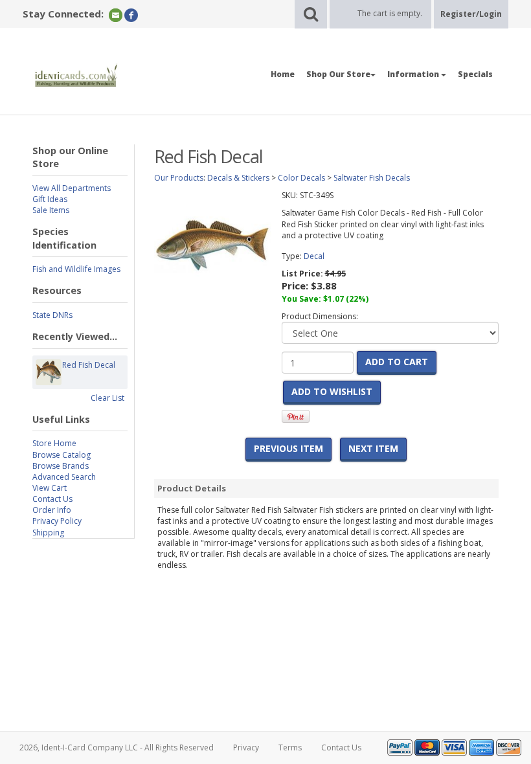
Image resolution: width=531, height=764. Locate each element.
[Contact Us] (115, 14)
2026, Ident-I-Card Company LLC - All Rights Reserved (116, 747)
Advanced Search (64, 476)
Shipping (48, 532)
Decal (314, 256)
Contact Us (52, 498)
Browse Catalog (61, 454)
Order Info (51, 509)
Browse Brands (60, 465)
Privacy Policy (57, 520)
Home (283, 74)
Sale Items (50, 210)
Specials (475, 74)
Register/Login (471, 13)
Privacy (246, 747)
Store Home (54, 443)
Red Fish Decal (88, 364)
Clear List (107, 397)
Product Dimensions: (320, 316)
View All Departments (71, 188)
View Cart (49, 487)
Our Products (178, 177)
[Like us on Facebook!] (131, 14)
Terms (290, 747)
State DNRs (52, 314)
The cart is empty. (389, 13)
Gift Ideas (49, 199)
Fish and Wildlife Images (76, 269)
